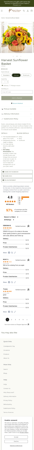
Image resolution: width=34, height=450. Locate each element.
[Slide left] (13, 56)
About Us (6, 358)
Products (6, 354)
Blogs (5, 373)
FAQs (5, 384)
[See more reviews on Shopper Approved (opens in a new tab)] (15, 253)
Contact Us (6, 388)
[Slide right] (21, 56)
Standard (6, 75)
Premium (26, 75)
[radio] (24, 197)
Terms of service (8, 412)
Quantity (4, 79)
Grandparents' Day (9, 346)
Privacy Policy (24, 432)
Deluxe (16, 75)
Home (3, 18)
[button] (24, 11)
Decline (16, 441)
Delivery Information (9, 396)
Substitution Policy (9, 408)
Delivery (6, 85)
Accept (16, 437)
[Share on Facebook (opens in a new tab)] (9, 253)
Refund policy (7, 404)
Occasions (6, 350)
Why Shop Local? (8, 392)
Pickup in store (15, 85)
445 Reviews (11, 204)
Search (5, 369)
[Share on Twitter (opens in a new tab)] (12, 253)
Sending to (7, 89)
